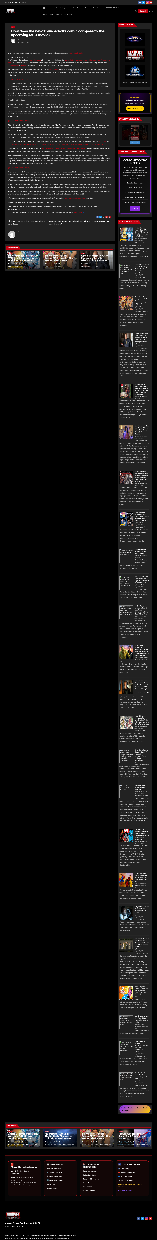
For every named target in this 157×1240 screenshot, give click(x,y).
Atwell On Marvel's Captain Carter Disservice (141, 787)
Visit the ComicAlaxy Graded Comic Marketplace (134, 1109)
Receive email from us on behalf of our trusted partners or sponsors (74, 206)
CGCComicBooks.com (135, 108)
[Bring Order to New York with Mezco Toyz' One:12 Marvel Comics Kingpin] (126, 583)
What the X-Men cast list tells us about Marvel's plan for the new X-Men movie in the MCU (142, 943)
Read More (78, 212)
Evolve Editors (140, 344)
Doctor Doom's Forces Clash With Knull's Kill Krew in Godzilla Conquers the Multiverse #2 (141, 232)
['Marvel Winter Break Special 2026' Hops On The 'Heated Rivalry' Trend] (126, 271)
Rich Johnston (140, 555)
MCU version (54, 70)
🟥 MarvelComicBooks (126, 1172)
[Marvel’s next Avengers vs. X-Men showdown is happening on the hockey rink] (126, 303)
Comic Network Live (89, 1183)
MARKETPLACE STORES (64, 14)
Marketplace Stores (89, 1175)
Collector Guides (88, 1191)
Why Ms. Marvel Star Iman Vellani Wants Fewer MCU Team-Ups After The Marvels (142, 430)
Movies (47, 1131)
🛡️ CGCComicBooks (125, 1180)
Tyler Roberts (140, 585)
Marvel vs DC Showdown (91, 1179)
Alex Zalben (139, 273)
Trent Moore (140, 949)
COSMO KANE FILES (112, 8)
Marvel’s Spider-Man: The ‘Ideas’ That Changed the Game (132, 1136)
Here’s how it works (76, 53)
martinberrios (140, 915)
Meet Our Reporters (63, 8)
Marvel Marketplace (89, 1171)
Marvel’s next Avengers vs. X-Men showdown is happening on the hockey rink (142, 301)
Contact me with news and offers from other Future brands (29, 206)
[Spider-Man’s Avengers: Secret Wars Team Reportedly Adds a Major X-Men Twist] (126, 612)
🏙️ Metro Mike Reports (55, 1180)
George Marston (126, 697)
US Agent (24, 65)
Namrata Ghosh (141, 436)
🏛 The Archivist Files (54, 1176)
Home (50, 8)
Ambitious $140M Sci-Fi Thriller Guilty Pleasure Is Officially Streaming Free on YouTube (59, 1137)
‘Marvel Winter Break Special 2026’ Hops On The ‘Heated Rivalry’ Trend (59, 258)
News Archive (52, 1188)
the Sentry (102, 141)
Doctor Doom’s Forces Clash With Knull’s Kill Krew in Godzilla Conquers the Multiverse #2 (23, 259)
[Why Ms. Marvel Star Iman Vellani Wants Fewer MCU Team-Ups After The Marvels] (126, 432)
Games (121, 1131)
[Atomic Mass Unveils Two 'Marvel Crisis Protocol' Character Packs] (126, 1022)
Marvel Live (77, 8)
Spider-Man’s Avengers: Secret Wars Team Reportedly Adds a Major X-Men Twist (141, 610)
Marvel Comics (35, 60)
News (87, 8)
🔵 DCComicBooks (125, 1176)
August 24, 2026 (15, 263)
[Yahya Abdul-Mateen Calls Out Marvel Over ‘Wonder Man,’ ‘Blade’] (126, 913)
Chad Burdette (140, 238)
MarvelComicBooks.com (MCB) (22, 1223)
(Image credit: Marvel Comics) (19, 79)
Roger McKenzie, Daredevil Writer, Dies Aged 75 (141, 551)
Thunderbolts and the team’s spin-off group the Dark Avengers (63, 148)
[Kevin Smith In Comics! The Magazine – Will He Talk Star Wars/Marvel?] (126, 1048)
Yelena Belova (14, 65)
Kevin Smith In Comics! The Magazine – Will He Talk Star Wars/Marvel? (141, 1046)
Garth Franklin (140, 791)
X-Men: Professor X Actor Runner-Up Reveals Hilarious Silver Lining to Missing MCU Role (94, 259)
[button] (136, 11)
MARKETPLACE (48, 14)
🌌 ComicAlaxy (123, 1168)
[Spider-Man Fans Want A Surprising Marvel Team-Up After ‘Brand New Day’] (126, 880)
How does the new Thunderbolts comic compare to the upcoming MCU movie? (57, 33)
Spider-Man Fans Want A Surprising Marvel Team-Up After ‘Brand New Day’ (141, 877)
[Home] (44, 8)
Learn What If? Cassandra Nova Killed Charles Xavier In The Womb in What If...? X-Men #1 (142, 517)
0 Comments (33, 1144)
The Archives (87, 1187)
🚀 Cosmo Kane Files (54, 1172)
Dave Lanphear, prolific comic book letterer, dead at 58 (141, 989)
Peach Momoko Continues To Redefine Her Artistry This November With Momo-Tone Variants (142, 720)
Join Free (135, 208)
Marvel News (97, 8)
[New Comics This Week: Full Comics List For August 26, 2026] (126, 1079)
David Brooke (140, 307)
